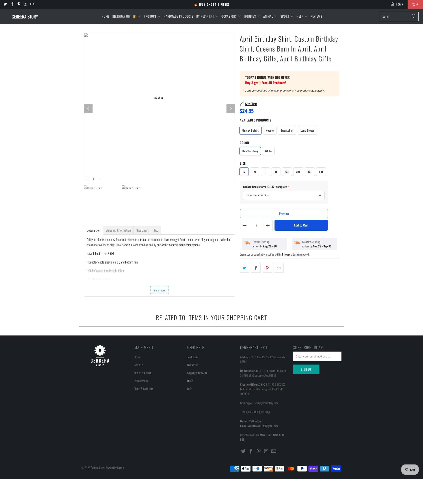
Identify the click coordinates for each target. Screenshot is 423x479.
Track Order (193, 357)
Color (244, 142)
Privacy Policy (141, 380)
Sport (285, 16)
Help (300, 16)
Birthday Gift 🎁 (124, 16)
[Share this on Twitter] (244, 268)
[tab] (93, 230)
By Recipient (205, 16)
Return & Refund (142, 372)
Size (243, 163)
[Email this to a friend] (279, 268)
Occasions (229, 16)
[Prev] (88, 108)
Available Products (255, 120)
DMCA (190, 380)
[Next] (230, 108)
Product (150, 16)
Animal (268, 16)
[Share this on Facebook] (256, 268)
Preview (284, 213)
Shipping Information (197, 372)
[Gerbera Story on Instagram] (25, 4)
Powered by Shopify (115, 467)
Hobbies (250, 16)
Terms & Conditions (143, 388)
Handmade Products (178, 16)
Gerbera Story (97, 467)
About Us (138, 365)
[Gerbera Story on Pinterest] (18, 4)
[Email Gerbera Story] (32, 4)
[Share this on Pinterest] (267, 268)
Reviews (316, 16)
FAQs (189, 388)
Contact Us (192, 365)
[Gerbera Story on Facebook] (12, 4)
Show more (159, 290)
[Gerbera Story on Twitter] (5, 4)
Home (105, 16)
